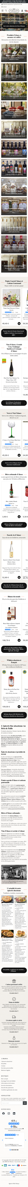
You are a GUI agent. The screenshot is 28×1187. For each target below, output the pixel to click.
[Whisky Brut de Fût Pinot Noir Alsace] (11, 679)
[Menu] (2, 10)
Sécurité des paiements (7, 1087)
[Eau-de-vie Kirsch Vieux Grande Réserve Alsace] (11, 550)
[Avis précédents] (2, 1140)
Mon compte (4, 1079)
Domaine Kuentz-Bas (11, 382)
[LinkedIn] (14, 1113)
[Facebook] (3, 1113)
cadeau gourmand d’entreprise (16, 808)
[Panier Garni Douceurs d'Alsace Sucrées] (11, 298)
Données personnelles (7, 1068)
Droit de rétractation (6, 1085)
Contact (5, 7)
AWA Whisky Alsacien (11, 693)
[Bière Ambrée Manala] (11, 491)
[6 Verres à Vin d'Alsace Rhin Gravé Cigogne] (11, 430)
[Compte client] (22, 10)
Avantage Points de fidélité (8, 1081)
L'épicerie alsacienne (6, 1061)
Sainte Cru (11, 503)
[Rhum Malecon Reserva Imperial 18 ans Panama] (11, 613)
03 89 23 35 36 (18, 4)
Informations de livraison (8, 1083)
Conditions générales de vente (9, 1090)
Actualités (3, 1063)
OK (25, 1103)
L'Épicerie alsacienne (8, 4)
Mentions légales (5, 1070)
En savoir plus (13, 993)
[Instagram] (8, 1113)
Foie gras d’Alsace (6, 769)
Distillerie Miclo (11, 564)
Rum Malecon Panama (11, 627)
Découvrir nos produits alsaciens (14, 26)
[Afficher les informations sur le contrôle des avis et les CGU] (23, 1128)
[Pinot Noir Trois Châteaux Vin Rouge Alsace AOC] (11, 368)
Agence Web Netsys (14, 1183)
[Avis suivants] (25, 1140)
